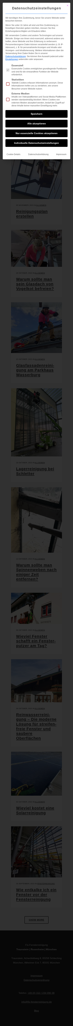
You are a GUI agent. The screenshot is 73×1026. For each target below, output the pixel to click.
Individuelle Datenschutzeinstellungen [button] (36, 143)
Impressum (61, 154)
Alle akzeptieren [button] (36, 123)
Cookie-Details (13, 154)
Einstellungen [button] (11, 59)
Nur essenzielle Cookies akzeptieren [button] (37, 133)
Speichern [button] (36, 113)
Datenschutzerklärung (15, 56)
